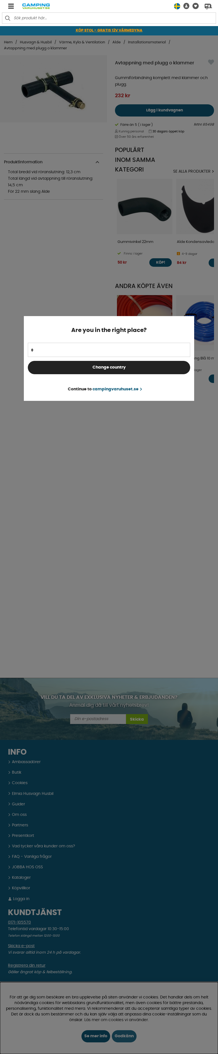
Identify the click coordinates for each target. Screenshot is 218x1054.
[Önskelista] (194, 6)
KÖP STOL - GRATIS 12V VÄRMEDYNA (109, 30)
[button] (184, 6)
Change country (109, 367)
